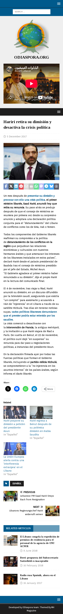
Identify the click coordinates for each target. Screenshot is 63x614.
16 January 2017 (32, 583)
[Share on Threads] (56, 186)
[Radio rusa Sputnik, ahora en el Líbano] (11, 579)
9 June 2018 (30, 550)
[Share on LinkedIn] (16, 186)
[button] (58, 3)
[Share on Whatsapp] (36, 186)
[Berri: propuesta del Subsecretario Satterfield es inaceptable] (11, 561)
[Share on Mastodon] (41, 186)
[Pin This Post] (21, 186)
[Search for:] (31, 11)
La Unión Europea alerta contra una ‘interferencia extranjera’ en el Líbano (14, 463)
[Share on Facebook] (6, 186)
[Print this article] (31, 186)
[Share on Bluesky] (51, 186)
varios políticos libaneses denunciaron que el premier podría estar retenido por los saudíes (30, 315)
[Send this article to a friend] (26, 186)
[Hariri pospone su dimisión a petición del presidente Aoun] (15, 412)
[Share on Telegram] (46, 186)
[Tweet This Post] (11, 186)
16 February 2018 (33, 565)
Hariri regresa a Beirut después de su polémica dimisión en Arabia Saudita (40, 427)
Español (17, 483)
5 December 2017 (17, 136)
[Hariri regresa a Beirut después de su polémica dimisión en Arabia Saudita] (41, 412)
